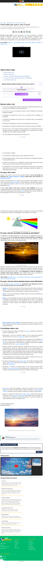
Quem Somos (2, 543)
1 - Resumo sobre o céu (8, 72)
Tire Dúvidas (30, 543)
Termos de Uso (3, 548)
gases (22, 191)
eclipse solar (21, 336)
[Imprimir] (13, 32)
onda (8, 185)
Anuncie (2, 545)
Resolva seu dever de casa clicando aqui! (32, 99)
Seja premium (28, 5)
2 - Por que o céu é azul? (8, 74)
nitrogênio (12, 182)
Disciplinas (17, 543)
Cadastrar (16, 541)
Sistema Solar (12, 364)
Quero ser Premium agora (21, 94)
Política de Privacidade (4, 546)
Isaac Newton (6, 388)
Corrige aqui (30, 546)
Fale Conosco (17, 547)
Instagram (4, 558)
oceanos (28, 331)
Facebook (4, 556)
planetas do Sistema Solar (15, 284)
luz (25, 35)
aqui (23, 46)
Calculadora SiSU (31, 547)
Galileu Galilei (10, 362)
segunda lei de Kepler (14, 368)
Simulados (30, 544)
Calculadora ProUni (32, 549)
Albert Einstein (26, 394)
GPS (24, 398)
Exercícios (30, 541)
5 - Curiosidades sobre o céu (9, 79)
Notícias (16, 544)
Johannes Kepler (23, 361)
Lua (38, 291)
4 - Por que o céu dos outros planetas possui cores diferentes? (17, 78)
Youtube (3, 560)
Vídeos (16, 546)
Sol (15, 180)
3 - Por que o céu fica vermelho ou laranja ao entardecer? (16, 76)
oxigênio (17, 182)
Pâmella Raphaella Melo (10, 437)
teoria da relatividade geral (18, 395)
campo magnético (20, 344)
